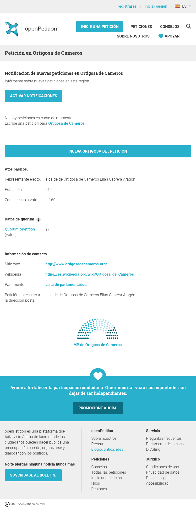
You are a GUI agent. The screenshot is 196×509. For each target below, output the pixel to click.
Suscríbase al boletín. (33, 475)
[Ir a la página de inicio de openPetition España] (31, 29)
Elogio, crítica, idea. (108, 449)
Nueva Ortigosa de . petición (98, 151)
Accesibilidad (157, 483)
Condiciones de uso (162, 467)
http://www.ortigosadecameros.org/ (76, 264)
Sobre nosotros (133, 36)
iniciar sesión (156, 6)
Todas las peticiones (108, 472)
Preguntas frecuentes (164, 438)
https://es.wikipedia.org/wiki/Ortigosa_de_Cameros (89, 274)
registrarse (127, 6)
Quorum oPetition (20, 229)
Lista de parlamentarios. (66, 284)
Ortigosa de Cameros (66, 123)
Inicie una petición (100, 26)
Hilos (95, 483)
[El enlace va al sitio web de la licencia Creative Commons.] (8, 504)
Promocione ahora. (98, 408)
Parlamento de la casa (165, 444)
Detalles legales (159, 478)
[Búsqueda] (188, 26)
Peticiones (142, 26)
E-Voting (153, 449)
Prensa (97, 444)
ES (183, 6)
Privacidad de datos (163, 472)
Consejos (170, 26)
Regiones (99, 489)
